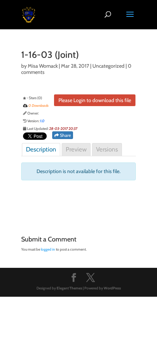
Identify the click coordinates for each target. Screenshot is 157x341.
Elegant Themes (69, 288)
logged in (48, 249)
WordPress (112, 288)
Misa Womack (43, 66)
